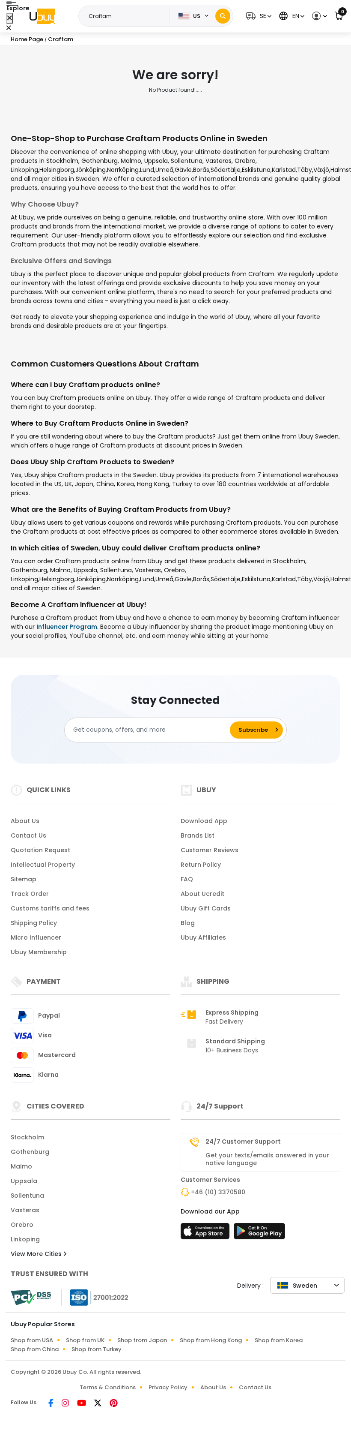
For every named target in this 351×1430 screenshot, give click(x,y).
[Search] (222, 16)
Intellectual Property (43, 864)
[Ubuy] (42, 16)
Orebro (22, 1224)
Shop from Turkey (96, 1349)
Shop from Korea (279, 1340)
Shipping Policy (34, 923)
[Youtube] (82, 1404)
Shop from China (35, 1349)
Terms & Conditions (108, 1387)
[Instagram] (66, 1404)
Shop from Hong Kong (211, 1340)
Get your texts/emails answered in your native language (267, 1159)
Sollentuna (27, 1195)
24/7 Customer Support (243, 1141)
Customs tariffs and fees (50, 908)
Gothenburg (30, 1152)
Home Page (27, 39)
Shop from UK (85, 1340)
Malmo (21, 1166)
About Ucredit (202, 893)
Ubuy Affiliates (203, 937)
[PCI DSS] (31, 1297)
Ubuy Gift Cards (206, 908)
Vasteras (25, 1210)
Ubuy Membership (39, 952)
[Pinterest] (113, 1404)
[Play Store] (259, 1233)
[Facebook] (51, 1404)
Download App (204, 821)
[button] (258, 16)
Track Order (30, 893)
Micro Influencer (36, 937)
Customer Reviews (209, 850)
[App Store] (206, 1233)
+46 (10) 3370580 (218, 1192)
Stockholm (27, 1137)
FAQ (187, 879)
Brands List (197, 835)
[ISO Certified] (95, 1296)
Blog (188, 923)
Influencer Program (66, 626)
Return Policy (201, 864)
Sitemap (23, 879)
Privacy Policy (168, 1387)
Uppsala (24, 1181)
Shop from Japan (142, 1340)
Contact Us (28, 835)
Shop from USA (32, 1340)
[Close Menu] (9, 18)
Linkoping (25, 1239)
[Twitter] (98, 1404)
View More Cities (37, 1254)
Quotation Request (40, 850)
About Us (25, 821)
